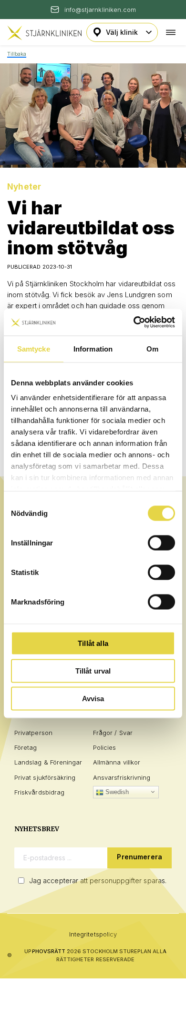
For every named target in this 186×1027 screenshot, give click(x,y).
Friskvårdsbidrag (39, 792)
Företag (25, 747)
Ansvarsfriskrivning (121, 777)
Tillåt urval (93, 670)
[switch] (161, 542)
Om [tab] (152, 348)
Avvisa (93, 698)
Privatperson (33, 732)
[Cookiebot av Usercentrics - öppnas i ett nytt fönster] (134, 322)
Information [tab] (93, 348)
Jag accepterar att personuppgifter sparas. (97, 880)
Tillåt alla (93, 643)
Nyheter (24, 186)
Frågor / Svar (113, 732)
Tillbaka (16, 54)
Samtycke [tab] (33, 348)
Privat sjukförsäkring (44, 777)
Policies (104, 747)
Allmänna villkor (116, 762)
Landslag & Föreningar (48, 762)
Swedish (116, 791)
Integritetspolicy (93, 934)
